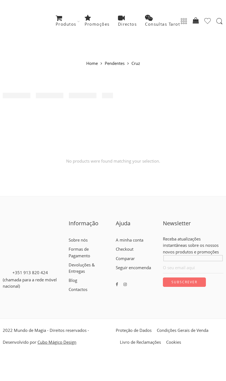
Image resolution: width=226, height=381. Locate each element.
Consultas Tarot (162, 24)
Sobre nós (78, 240)
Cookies (173, 342)
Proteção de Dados (134, 330)
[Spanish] (86, 295)
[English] (71, 295)
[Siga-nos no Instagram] (125, 284)
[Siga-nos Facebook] (117, 284)
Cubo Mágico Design (56, 342)
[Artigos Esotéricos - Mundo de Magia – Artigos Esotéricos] (29, 21)
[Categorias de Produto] (184, 21)
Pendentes (115, 64)
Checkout (124, 249)
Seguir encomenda (133, 267)
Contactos (78, 289)
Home (92, 64)
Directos (127, 24)
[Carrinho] (196, 21)
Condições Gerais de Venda (182, 330)
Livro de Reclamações (140, 342)
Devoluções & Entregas (82, 268)
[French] (76, 295)
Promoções (97, 24)
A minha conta (129, 240)
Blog (73, 280)
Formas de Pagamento (79, 252)
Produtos (66, 24)
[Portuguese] (81, 295)
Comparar (125, 258)
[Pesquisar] (219, 21)
